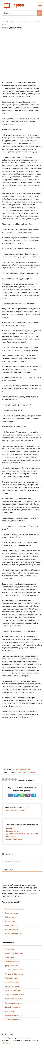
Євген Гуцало (10, 957)
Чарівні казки (10, 921)
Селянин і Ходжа (23, 769)
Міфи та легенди (11, 925)
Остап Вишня (10, 1011)
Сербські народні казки (15, 810)
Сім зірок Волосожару (27, 772)
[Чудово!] (15, 779)
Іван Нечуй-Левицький (13, 1015)
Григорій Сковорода (12, 1007)
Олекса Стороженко (12, 986)
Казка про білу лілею (14, 839)
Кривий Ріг (10, 828)
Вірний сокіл (11, 837)
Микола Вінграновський (14, 970)
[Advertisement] (22, 56)
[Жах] (3, 779)
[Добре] (12, 779)
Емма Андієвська (11, 978)
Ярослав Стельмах (12, 982)
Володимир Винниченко (14, 974)
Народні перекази (11, 930)
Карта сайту (7, 1043)
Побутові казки (10, 917)
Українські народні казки (14, 909)
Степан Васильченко (12, 961)
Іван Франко (9, 949)
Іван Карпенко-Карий (13, 991)
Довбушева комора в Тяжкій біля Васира (22, 834)
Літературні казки (11, 913)
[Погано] (6, 779)
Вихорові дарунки (13, 831)
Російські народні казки (14, 934)
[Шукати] (39, 13)
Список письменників (13, 1020)
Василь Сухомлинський (14, 999)
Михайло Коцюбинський (14, 995)
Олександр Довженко (13, 1003)
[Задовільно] (9, 779)
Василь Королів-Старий (14, 953)
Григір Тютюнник (11, 966)
